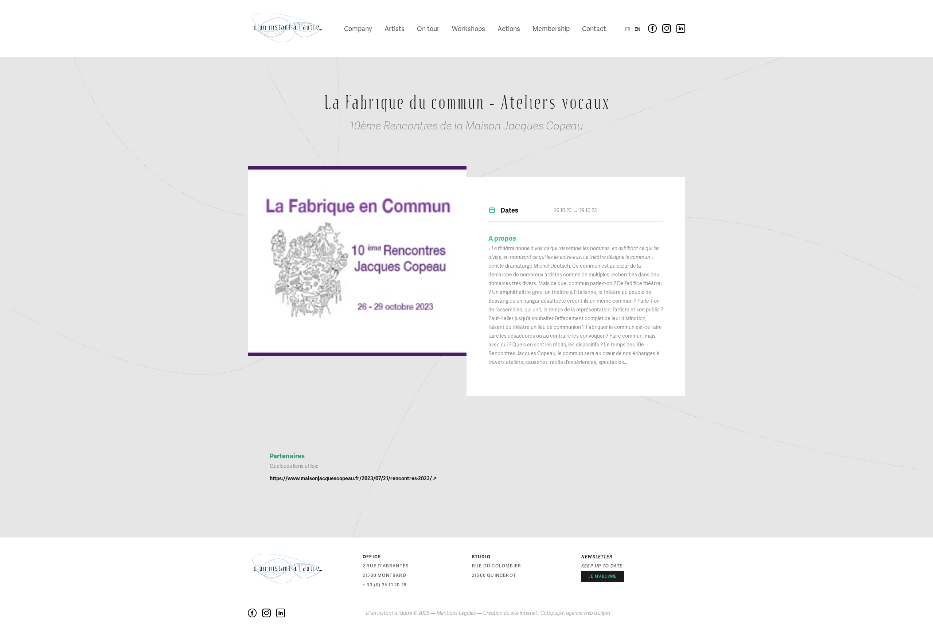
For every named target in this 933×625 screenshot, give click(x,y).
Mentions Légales (456, 612)
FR (628, 29)
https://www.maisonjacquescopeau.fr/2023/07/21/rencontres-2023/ (351, 478)
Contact (594, 28)
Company (358, 28)
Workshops (468, 28)
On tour (428, 28)
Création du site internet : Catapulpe (523, 612)
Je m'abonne (603, 576)
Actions (508, 28)
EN (637, 29)
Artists (394, 28)
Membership (551, 28)
